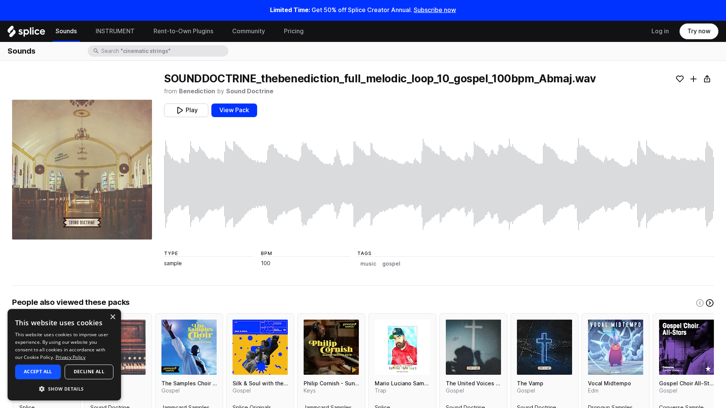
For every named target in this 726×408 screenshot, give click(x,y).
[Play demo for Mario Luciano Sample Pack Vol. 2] (402, 347)
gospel (391, 264)
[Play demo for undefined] (82, 170)
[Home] (26, 33)
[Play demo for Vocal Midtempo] (616, 347)
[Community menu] (270, 31)
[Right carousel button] (710, 303)
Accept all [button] (38, 371)
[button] (64, 388)
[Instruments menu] (140, 31)
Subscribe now (435, 10)
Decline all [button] (89, 371)
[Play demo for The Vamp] (544, 347)
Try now (698, 31)
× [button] (112, 317)
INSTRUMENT (115, 31)
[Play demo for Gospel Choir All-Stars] (687, 347)
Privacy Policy (70, 357)
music (368, 264)
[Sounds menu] (82, 31)
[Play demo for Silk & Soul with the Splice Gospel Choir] (260, 347)
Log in (660, 31)
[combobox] (164, 51)
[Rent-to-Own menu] (219, 31)
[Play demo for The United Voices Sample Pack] (473, 347)
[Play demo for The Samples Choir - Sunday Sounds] (189, 347)
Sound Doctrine (249, 91)
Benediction (197, 91)
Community (248, 31)
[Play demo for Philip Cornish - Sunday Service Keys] (331, 347)
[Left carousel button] (700, 303)
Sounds (66, 31)
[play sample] (439, 184)
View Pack (234, 110)
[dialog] (64, 354)
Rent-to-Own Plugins (183, 31)
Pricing (294, 31)
